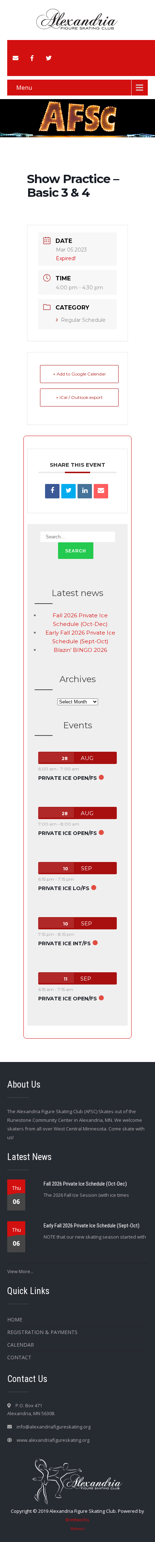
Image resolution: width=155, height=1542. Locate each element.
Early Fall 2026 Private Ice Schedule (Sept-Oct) (92, 1225)
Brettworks (77, 1519)
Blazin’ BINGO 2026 (80, 649)
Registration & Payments (42, 1332)
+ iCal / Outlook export (79, 397)
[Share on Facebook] (52, 491)
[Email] (101, 491)
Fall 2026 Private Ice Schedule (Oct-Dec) (85, 1184)
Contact (19, 1357)
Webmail (77, 1528)
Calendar (20, 1344)
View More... (20, 1271)
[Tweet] (68, 491)
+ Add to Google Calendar (79, 374)
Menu (24, 88)
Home (14, 1319)
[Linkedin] (85, 491)
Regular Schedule (83, 320)
